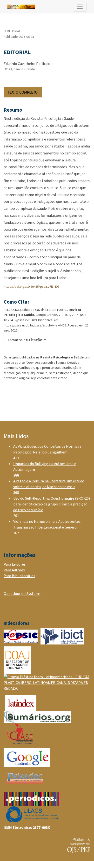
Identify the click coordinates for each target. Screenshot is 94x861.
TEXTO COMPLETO (23, 92)
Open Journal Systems (22, 593)
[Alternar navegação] (80, 7)
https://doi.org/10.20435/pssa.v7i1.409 (31, 286)
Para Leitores (15, 564)
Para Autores (14, 570)
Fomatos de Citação (25, 340)
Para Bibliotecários (19, 576)
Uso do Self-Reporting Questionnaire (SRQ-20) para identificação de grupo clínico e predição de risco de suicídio (51, 504)
